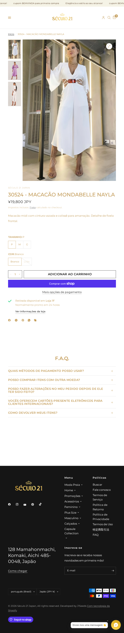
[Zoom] (109, 46)
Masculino (71, 518)
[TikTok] (42, 504)
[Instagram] (19, 504)
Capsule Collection (71, 531)
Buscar (97, 484)
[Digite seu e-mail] (112, 571)
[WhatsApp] (30, 320)
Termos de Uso (103, 524)
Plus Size (70, 512)
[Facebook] (10, 320)
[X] (17, 320)
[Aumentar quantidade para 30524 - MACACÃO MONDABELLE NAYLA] (19, 274)
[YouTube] (27, 504)
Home (68, 490)
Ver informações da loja (30, 311)
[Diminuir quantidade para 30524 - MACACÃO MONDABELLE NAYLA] (10, 274)
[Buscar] (109, 18)
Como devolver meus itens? (32, 413)
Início (11, 34)
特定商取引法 (101, 529)
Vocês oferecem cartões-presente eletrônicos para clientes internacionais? (55, 402)
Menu (68, 477)
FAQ (95, 534)
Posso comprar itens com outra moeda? (44, 380)
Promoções (72, 496)
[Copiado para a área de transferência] (36, 320)
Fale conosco (102, 489)
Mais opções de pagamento (62, 292)
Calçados (70, 523)
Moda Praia (72, 484)
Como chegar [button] (17, 570)
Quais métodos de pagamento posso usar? (46, 371)
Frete (33, 207)
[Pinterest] (24, 320)
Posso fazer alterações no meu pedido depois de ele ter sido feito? (55, 390)
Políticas (100, 477)
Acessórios (71, 501)
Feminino (71, 507)
